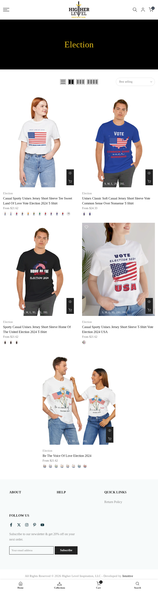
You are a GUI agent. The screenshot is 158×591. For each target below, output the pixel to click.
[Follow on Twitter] (19, 524)
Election (8, 193)
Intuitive (127, 576)
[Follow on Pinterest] (34, 524)
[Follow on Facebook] (11, 524)
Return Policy (113, 502)
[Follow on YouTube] (42, 524)
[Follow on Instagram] (27, 524)
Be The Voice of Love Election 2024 (67, 455)
